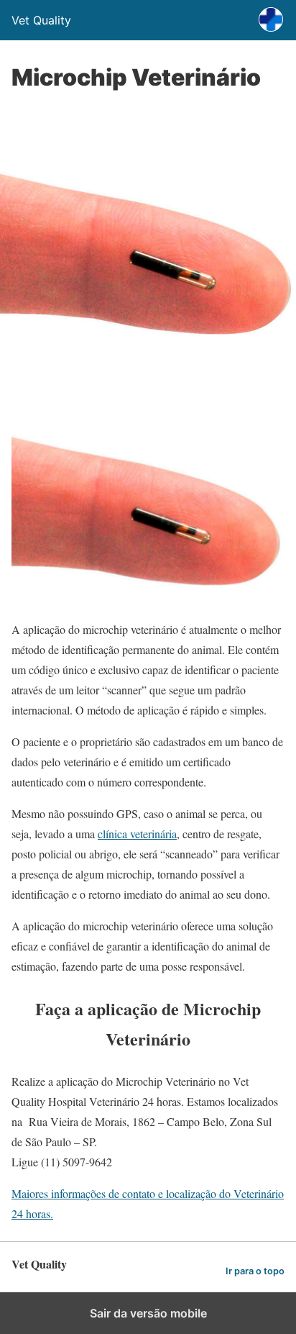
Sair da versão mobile (148, 1313)
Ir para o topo (255, 1271)
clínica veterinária (137, 833)
